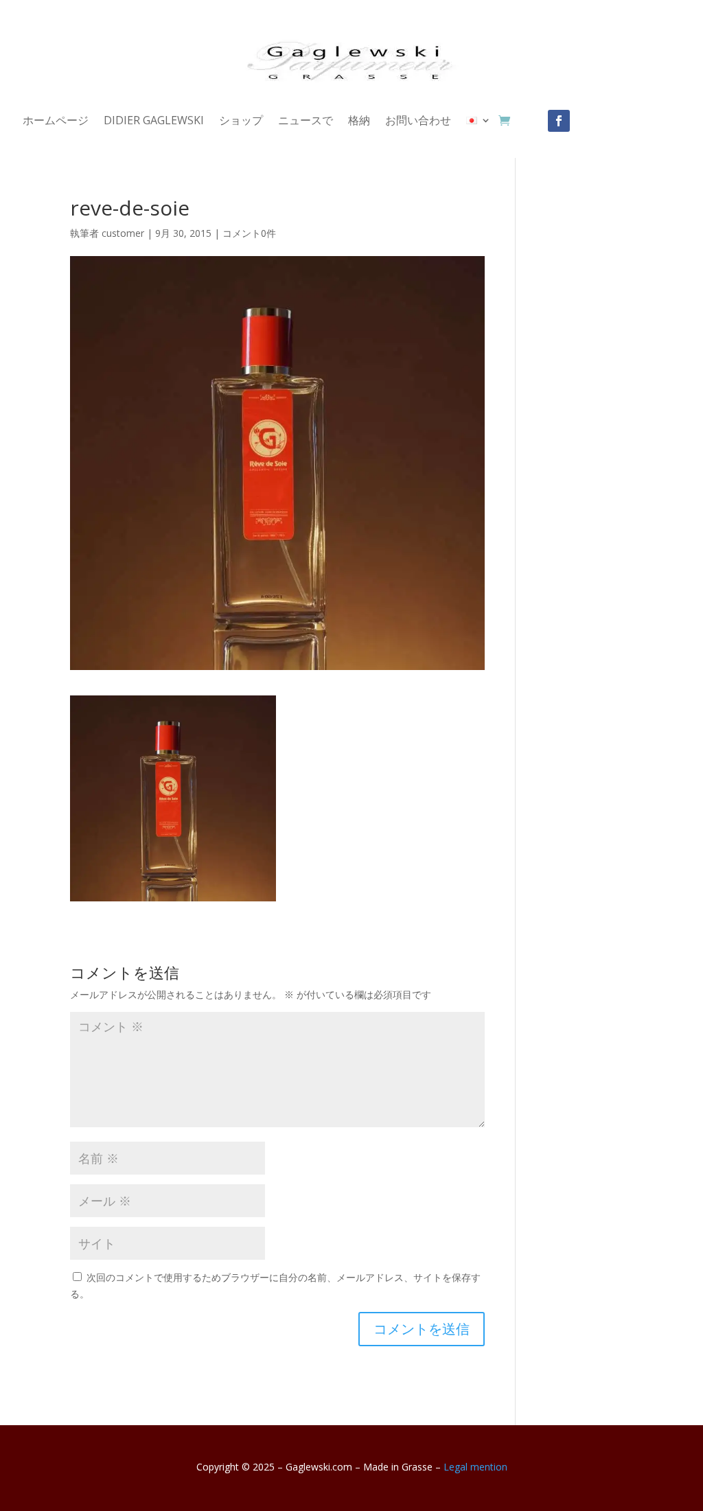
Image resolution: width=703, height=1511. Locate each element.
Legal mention (475, 1466)
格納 (359, 121)
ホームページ (56, 121)
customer (123, 233)
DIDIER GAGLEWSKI (154, 121)
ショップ (241, 121)
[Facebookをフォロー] (559, 121)
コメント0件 (249, 233)
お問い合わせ (418, 121)
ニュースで (305, 121)
